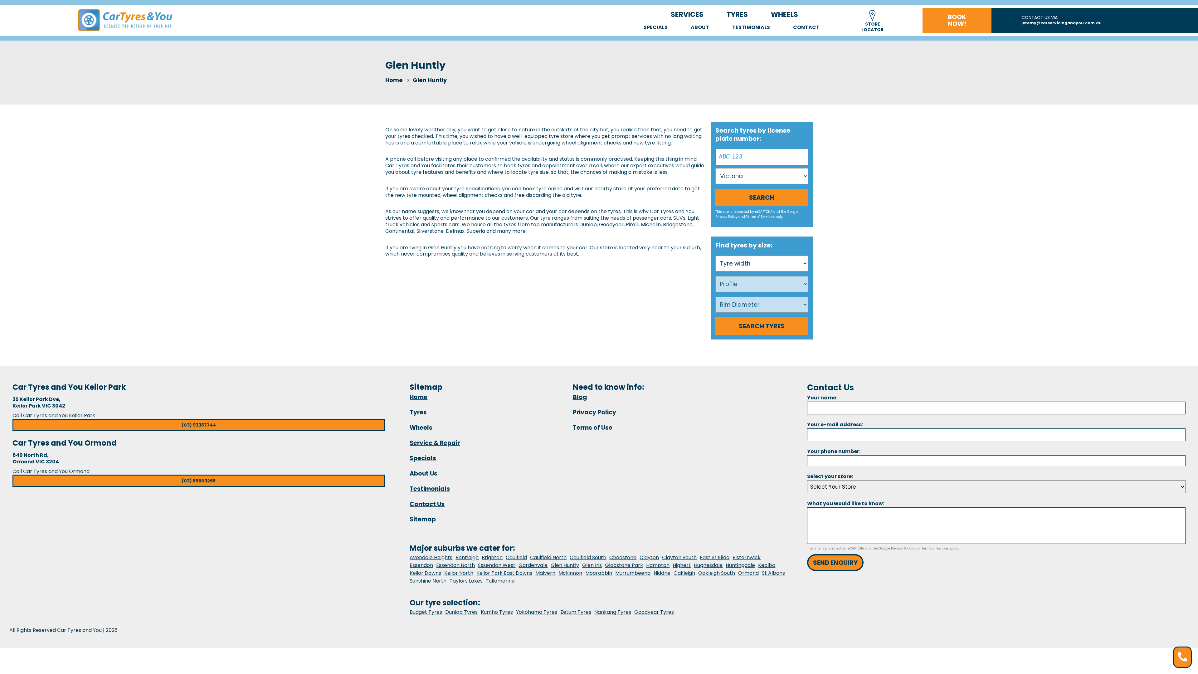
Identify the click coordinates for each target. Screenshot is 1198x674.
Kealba (766, 565)
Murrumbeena (632, 573)
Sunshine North (428, 580)
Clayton (649, 557)
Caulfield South (588, 557)
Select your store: (830, 476)
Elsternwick (747, 557)
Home (394, 80)
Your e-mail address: (835, 424)
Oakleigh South (716, 573)
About (700, 27)
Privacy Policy (726, 216)
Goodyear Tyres (654, 612)
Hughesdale (708, 565)
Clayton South (679, 557)
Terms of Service (759, 216)
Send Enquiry (835, 562)
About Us (423, 473)
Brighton (492, 557)
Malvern (545, 573)
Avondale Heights (431, 557)
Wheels (784, 14)
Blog (580, 397)
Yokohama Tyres (536, 612)
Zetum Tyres (575, 612)
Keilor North (458, 573)
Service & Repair (435, 443)
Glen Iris (592, 565)
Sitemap (423, 519)
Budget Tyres (426, 612)
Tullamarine (500, 580)
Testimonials (751, 27)
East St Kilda (714, 557)
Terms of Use (592, 427)
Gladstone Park (624, 565)
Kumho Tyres (497, 612)
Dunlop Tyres (461, 612)
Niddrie (662, 573)
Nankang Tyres (612, 612)
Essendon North (455, 565)
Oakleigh (684, 573)
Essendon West (496, 565)
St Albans (773, 573)
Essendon (421, 565)
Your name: (822, 397)
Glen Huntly (565, 565)
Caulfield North (548, 557)
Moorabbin (598, 573)
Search (761, 197)
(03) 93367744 (199, 425)
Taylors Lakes (466, 580)
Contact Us (427, 504)
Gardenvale (533, 565)
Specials (656, 27)
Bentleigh (467, 557)
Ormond (748, 573)
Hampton (658, 565)
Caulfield (516, 557)
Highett (682, 565)
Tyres (737, 14)
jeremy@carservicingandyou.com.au (1061, 23)
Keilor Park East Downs (504, 573)
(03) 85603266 (199, 481)
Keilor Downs (425, 573)
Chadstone (622, 557)
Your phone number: (833, 451)
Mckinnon (570, 573)
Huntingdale (740, 565)
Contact (806, 27)
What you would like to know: (845, 503)
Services (687, 14)
